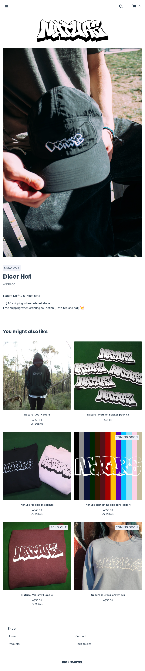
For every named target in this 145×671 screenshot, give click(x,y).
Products (14, 644)
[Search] (121, 6)
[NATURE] (72, 30)
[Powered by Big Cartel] (72, 662)
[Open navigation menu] (6, 6)
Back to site (84, 644)
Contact (81, 636)
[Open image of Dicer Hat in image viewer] (72, 152)
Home (12, 636)
